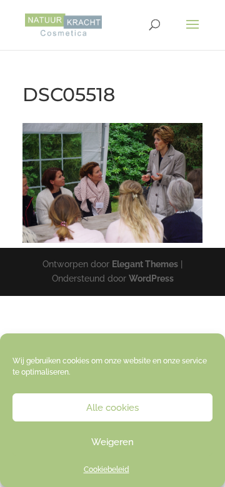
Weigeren (112, 442)
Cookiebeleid (106, 469)
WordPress (151, 278)
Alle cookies (112, 407)
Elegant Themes (145, 264)
